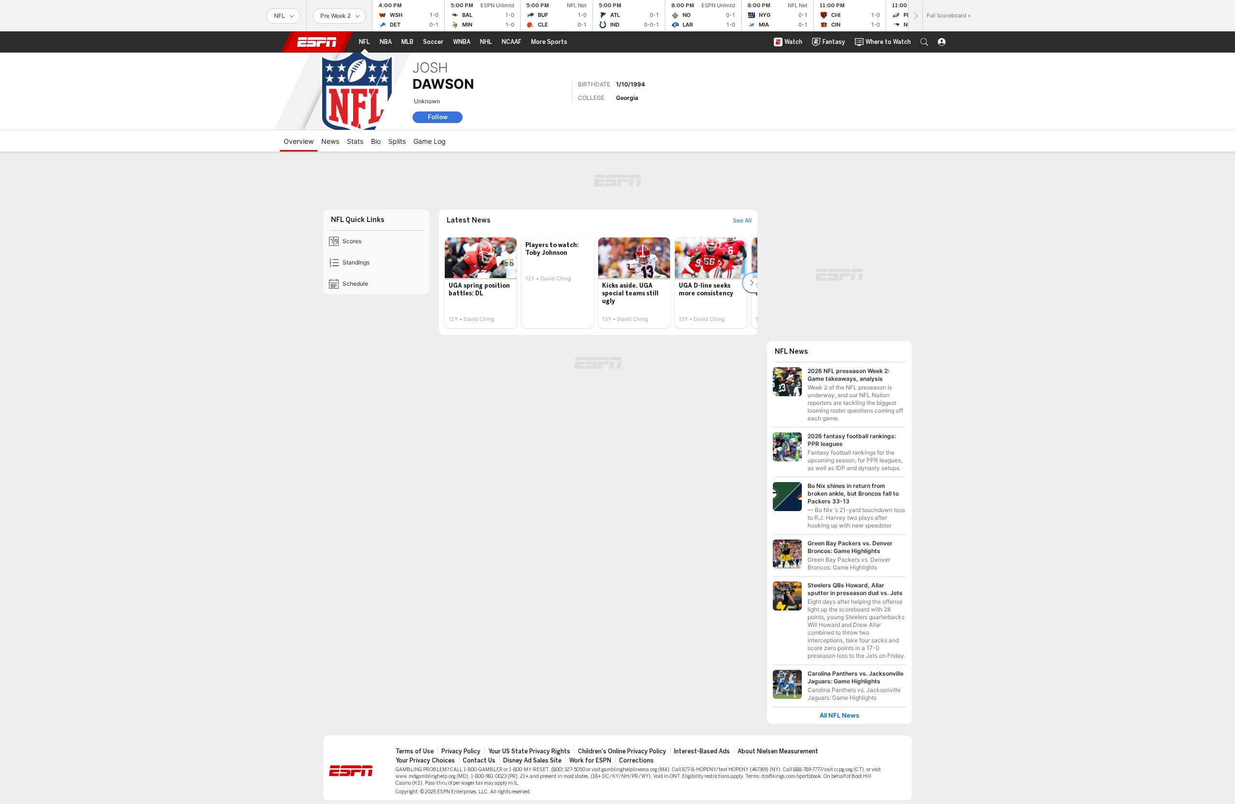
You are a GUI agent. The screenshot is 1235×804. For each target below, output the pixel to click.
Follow (438, 117)
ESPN (317, 42)
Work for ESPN (590, 760)
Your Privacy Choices (425, 760)
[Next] (915, 15)
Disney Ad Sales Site (532, 760)
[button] (924, 42)
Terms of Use (415, 751)
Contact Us (479, 760)
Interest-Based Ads (702, 751)
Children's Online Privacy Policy (622, 751)
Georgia (627, 97)
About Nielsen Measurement (778, 751)
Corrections (636, 760)
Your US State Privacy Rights (529, 751)
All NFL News (839, 715)
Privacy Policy (460, 751)
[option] (481, 282)
